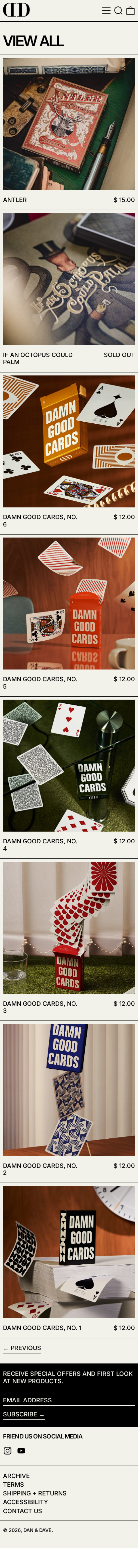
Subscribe (20, 1414)
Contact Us (22, 1511)
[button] (118, 10)
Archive (16, 1475)
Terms (13, 1484)
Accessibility (25, 1501)
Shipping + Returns (35, 1493)
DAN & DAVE (37, 1530)
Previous (26, 1347)
